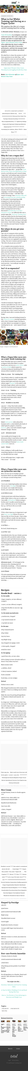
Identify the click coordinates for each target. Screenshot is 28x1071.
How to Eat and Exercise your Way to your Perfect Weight (14, 1029)
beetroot (3, 427)
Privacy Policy (15, 1060)
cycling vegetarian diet (15, 1008)
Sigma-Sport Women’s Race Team (11, 42)
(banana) (12, 383)
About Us (10, 1048)
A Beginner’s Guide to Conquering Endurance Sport (2, 1027)
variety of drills (6, 367)
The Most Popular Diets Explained (19, 1026)
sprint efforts (20, 365)
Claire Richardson (6, 35)
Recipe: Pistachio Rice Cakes (25, 1026)
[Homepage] (14, 1056)
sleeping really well (20, 195)
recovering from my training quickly (14, 197)
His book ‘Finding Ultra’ (19, 214)
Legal (9, 1060)
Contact (18, 1048)
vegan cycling (4, 1010)
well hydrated (12, 500)
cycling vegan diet (5, 1008)
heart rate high (8, 514)
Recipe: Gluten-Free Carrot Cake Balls (8, 1027)
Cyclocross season (8, 319)
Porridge (12, 486)
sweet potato (9, 422)
